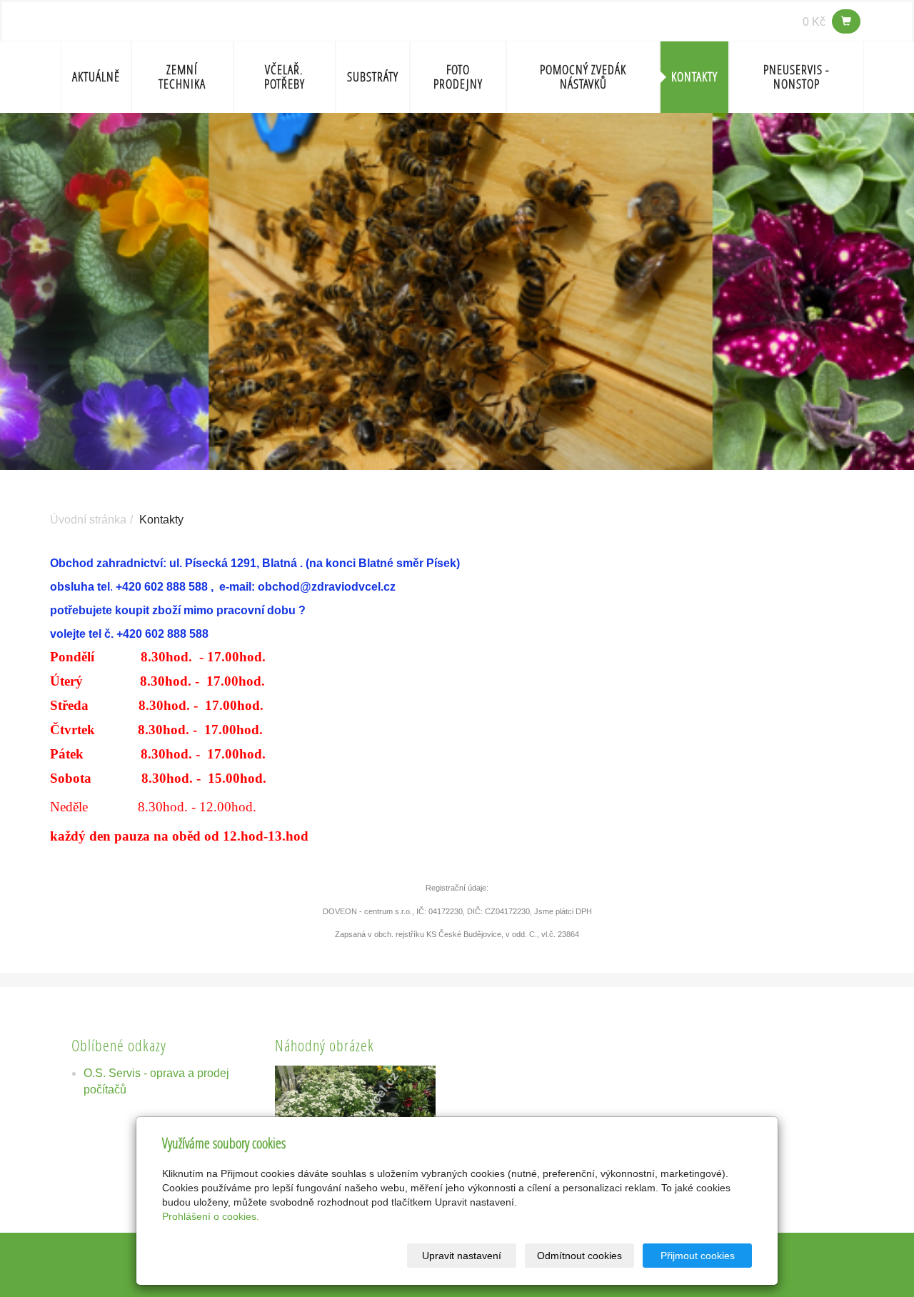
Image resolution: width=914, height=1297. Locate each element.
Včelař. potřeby (284, 76)
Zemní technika (182, 76)
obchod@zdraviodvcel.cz (327, 587)
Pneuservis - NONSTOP (796, 76)
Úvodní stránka (88, 520)
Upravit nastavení (461, 1255)
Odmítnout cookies (579, 1255)
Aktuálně (96, 77)
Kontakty (694, 77)
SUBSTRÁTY (372, 77)
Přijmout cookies (698, 1255)
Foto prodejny (458, 76)
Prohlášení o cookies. (210, 1216)
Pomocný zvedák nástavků (583, 76)
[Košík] (846, 21)
